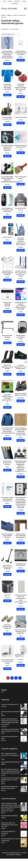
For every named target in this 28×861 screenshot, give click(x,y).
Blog (5, 1)
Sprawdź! (7, 63)
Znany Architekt (9, 8)
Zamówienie (14, 3)
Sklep (24, 1)
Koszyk (10, 1)
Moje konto (17, 1)
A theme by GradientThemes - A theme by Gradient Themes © (14, 853)
